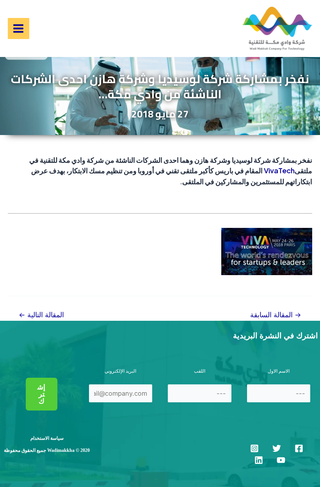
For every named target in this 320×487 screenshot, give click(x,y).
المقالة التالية (41, 314)
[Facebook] (299, 448)
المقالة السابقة (275, 314)
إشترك (41, 394)
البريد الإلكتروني (120, 371)
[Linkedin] (258, 460)
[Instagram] (254, 448)
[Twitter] (276, 448)
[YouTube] (281, 460)
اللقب (199, 371)
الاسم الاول (279, 371)
